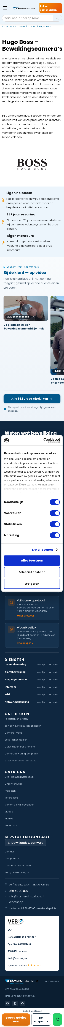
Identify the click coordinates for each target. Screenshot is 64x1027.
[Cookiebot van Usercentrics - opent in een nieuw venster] (45, 440)
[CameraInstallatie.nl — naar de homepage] (24, 8)
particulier (53, 664)
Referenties (11, 797)
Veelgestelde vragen (17, 872)
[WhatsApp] (57, 1019)
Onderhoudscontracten (18, 865)
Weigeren (32, 584)
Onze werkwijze (14, 784)
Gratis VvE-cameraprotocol (21, 760)
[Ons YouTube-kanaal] (7, 1003)
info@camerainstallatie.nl (26, 896)
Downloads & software (27, 843)
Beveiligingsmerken (16, 739)
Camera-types (13, 732)
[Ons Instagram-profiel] (15, 1003)
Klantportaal (12, 858)
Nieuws (9, 818)
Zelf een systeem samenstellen (23, 726)
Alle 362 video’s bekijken (29, 399)
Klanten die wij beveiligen (19, 804)
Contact (9, 851)
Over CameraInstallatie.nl (19, 777)
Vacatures (11, 825)
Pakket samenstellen (48, 8)
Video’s (9, 811)
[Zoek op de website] (57, 18)
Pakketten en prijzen (16, 719)
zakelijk (41, 664)
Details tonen (42, 550)
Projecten (10, 790)
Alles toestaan (32, 560)
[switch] (55, 513)
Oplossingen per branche (20, 746)
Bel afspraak (41, 1019)
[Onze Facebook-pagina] (22, 1003)
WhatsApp (16, 902)
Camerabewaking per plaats (22, 753)
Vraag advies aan (16, 1019)
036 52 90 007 (18, 891)
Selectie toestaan (32, 572)
